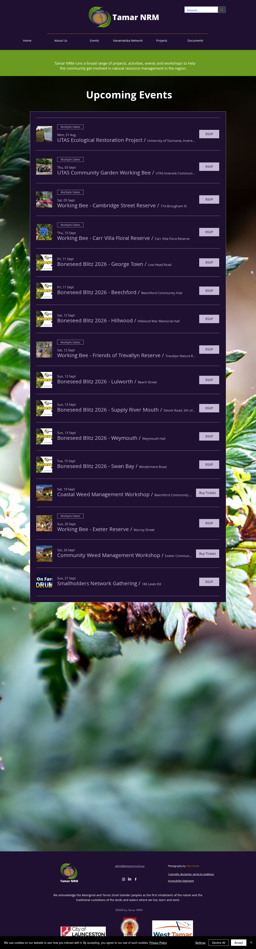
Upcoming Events (129, 95)
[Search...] (222, 10)
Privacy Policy (158, 943)
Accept (238, 943)
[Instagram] (124, 879)
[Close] (251, 942)
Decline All (218, 943)
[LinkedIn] (130, 879)
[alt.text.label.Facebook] (136, 879)
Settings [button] (200, 943)
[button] (99, 140)
